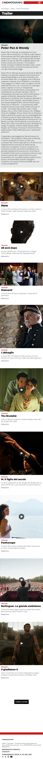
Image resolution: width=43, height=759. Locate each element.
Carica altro (21, 702)
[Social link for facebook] (5, 757)
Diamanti (6, 290)
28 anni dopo (9, 247)
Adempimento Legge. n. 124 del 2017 (17, 754)
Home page (5, 9)
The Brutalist (9, 416)
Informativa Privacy (11, 749)
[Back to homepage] (8, 739)
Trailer (13, 9)
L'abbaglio (7, 352)
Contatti (6, 752)
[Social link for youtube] (11, 757)
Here (4, 205)
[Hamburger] (39, 2)
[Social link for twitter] (3, 757)
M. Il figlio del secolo (13, 479)
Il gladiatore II (9, 669)
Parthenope (8, 542)
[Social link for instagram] (8, 757)
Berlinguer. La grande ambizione (21, 606)
